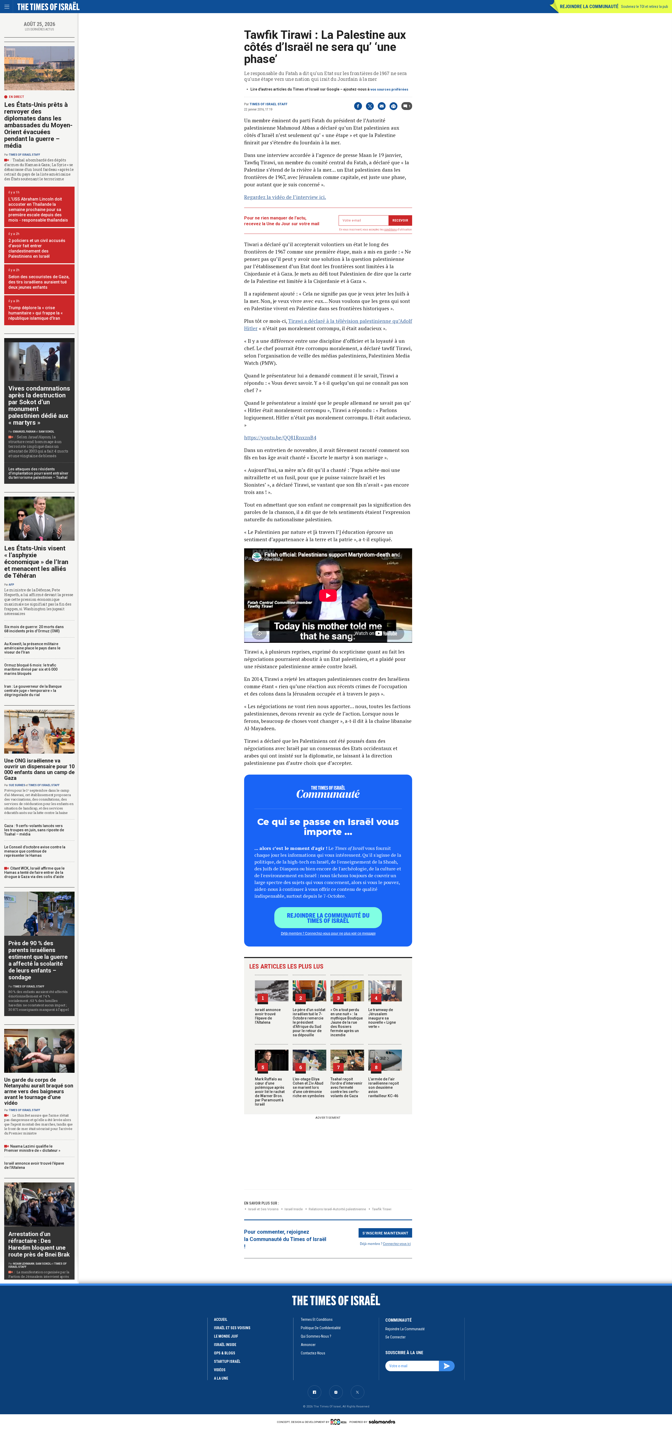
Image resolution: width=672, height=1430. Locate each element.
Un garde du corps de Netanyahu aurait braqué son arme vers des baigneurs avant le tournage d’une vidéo (38, 1091)
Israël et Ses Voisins (263, 1209)
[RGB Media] (339, 1422)
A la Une (221, 1378)
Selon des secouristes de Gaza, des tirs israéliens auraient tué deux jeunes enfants (39, 282)
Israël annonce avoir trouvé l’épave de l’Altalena (268, 1016)
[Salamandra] (382, 1421)
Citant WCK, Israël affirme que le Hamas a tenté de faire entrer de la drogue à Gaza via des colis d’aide (34, 872)
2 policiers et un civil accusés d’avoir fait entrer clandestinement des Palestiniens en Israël (36, 248)
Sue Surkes (17, 785)
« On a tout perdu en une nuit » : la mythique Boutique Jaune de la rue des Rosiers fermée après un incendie (346, 1022)
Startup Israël (227, 1361)
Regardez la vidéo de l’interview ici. (285, 197)
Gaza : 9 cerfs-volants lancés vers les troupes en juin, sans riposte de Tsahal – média (34, 830)
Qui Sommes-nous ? (316, 1336)
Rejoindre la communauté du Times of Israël (328, 917)
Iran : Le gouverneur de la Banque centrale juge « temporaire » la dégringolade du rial (33, 690)
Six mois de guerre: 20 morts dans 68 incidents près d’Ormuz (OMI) (34, 629)
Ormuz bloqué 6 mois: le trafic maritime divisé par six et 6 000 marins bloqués (30, 669)
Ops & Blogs (224, 1353)
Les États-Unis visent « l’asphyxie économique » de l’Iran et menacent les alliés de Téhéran (36, 562)
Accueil (220, 1319)
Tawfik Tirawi (381, 1209)
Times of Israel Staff (268, 104)
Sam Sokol (46, 431)
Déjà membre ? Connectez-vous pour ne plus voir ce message (328, 933)
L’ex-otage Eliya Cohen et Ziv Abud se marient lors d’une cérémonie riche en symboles (308, 1087)
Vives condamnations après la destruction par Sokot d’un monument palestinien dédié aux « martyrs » (39, 405)
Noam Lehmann (23, 1263)
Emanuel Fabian (24, 431)
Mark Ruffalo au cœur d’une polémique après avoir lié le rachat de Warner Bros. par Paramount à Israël (270, 1091)
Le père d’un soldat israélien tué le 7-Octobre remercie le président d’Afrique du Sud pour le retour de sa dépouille (309, 1022)
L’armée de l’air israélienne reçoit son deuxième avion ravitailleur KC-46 (383, 1087)
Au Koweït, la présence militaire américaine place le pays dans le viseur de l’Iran (32, 648)
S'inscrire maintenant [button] (385, 1233)
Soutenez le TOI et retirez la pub (644, 6)
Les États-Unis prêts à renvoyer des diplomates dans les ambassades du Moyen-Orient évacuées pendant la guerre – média (38, 125)
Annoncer (308, 1345)
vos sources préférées (389, 89)
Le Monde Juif (226, 1336)
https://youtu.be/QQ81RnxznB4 (280, 437)
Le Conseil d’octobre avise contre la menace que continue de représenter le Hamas (34, 851)
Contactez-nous (313, 1353)
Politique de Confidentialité (321, 1328)
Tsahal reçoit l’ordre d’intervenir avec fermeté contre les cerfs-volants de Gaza (346, 1087)
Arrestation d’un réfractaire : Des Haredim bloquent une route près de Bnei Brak (39, 1244)
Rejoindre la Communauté (589, 6)
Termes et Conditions (317, 1319)
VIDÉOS (219, 1370)
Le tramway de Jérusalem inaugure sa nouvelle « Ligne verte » (382, 1018)
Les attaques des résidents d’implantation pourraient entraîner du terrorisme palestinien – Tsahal (38, 473)
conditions (390, 229)
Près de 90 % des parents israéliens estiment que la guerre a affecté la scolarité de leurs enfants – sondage (38, 960)
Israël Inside (294, 1209)
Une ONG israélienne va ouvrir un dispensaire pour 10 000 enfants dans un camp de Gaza (39, 769)
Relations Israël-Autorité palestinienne (337, 1209)
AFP (11, 584)
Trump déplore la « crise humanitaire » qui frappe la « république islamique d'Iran (35, 313)
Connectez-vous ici (397, 1243)
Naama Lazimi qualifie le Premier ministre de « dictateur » (32, 1148)
